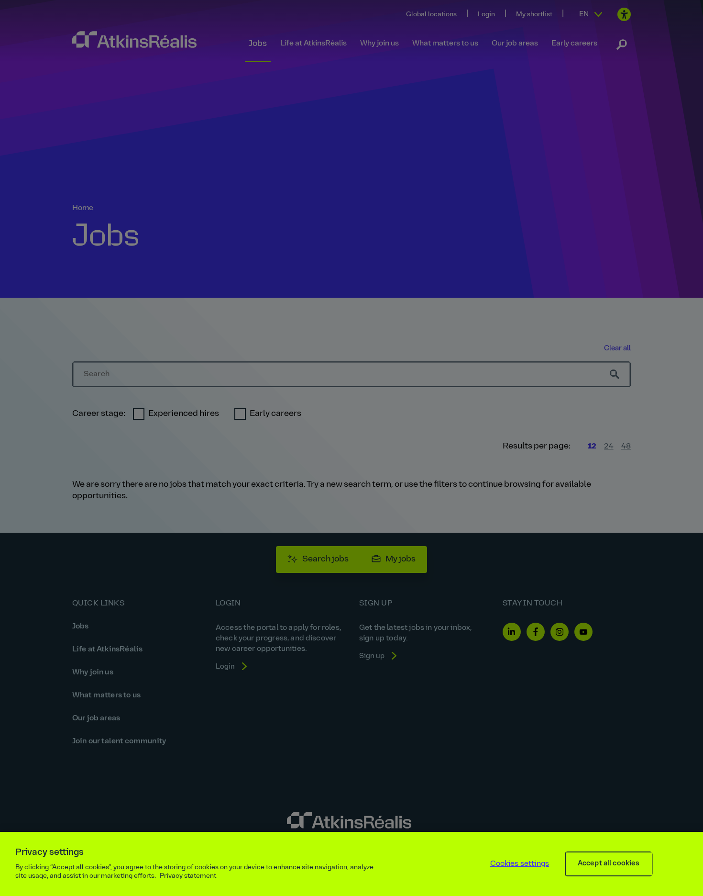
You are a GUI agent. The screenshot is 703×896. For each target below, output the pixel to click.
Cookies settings (519, 864)
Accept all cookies (609, 863)
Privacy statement (188, 876)
